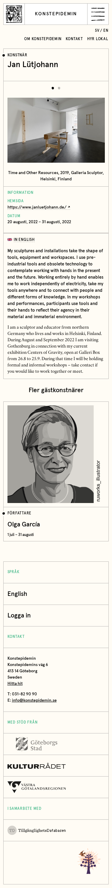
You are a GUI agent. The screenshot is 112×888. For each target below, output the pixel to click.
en (105, 31)
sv (97, 31)
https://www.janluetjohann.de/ (37, 207)
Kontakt (74, 39)
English (17, 594)
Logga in (19, 615)
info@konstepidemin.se (34, 700)
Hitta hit (15, 684)
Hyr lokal (97, 39)
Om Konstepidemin (42, 39)
